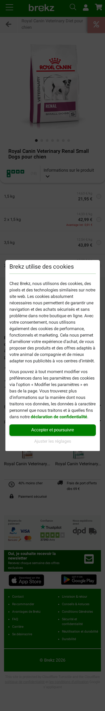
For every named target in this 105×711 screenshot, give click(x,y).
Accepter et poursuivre (52, 430)
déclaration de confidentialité (59, 416)
